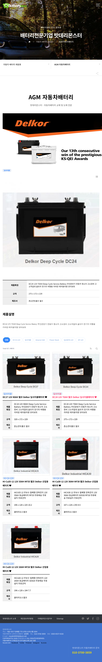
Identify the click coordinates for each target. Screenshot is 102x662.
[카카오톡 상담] (83, 619)
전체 (6, 340)
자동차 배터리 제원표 (12, 64)
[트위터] (88, 619)
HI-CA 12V (16, 340)
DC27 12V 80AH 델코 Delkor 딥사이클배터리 (24, 397)
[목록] (96, 176)
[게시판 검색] (96, 348)
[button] (98, 5)
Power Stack (54, 340)
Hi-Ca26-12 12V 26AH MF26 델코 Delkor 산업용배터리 (25, 569)
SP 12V (80, 340)
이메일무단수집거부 (45, 618)
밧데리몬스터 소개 (9, 618)
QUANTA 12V (68, 340)
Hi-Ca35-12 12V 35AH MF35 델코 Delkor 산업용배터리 (25, 483)
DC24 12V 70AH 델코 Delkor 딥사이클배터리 (73, 397)
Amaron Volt (40, 340)
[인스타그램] (97, 619)
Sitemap (60, 618)
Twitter (21, 643)
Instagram (36, 643)
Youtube (43, 643)
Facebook (14, 643)
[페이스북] (92, 619)
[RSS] (91, 348)
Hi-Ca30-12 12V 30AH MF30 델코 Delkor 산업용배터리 (75, 483)
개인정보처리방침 (26, 618)
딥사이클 (28, 340)
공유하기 (95, 73)
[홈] (30, 41)
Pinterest (29, 643)
